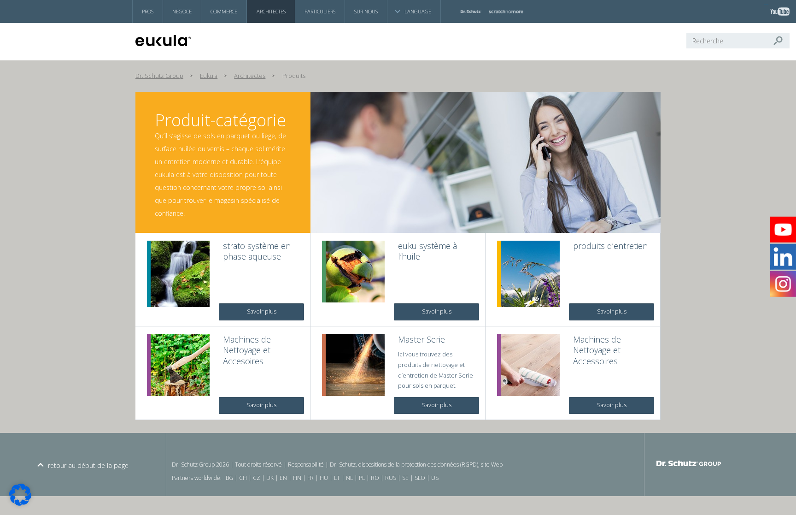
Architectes (271, 11)
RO (375, 478)
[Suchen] (782, 40)
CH (243, 478)
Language (417, 11)
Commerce (224, 11)
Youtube (766, 4)
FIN (297, 478)
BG (229, 478)
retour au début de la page (88, 465)
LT (337, 478)
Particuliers (319, 11)
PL (362, 478)
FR (310, 478)
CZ (256, 478)
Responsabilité (306, 464)
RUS (390, 478)
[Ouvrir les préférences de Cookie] (20, 503)
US (435, 478)
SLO (420, 478)
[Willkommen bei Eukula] (179, 40)
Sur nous (366, 11)
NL (349, 478)
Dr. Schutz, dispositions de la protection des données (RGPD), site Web (416, 464)
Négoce (182, 11)
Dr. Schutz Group (159, 76)
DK (270, 478)
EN (283, 478)
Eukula (208, 76)
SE (405, 478)
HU (324, 478)
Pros (147, 11)
